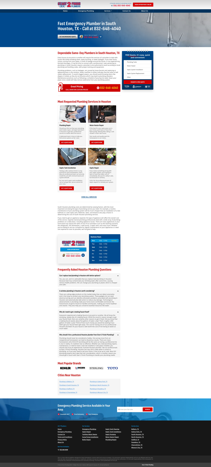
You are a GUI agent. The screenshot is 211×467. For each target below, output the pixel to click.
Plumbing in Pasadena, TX (98, 389)
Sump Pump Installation (90, 437)
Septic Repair (86, 432)
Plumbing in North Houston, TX (99, 385)
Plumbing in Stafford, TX (66, 389)
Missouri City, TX (136, 447)
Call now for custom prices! (77, 89)
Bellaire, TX (135, 429)
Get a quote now (66, 142)
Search (147, 409)
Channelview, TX (136, 445)
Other (129, 77)
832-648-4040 (91, 37)
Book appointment (73, 249)
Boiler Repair (86, 440)
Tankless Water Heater (89, 434)
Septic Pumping (111, 434)
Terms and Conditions (65, 437)
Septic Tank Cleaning (112, 429)
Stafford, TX (135, 440)
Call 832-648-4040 (121, 5)
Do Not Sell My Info (104, 465)
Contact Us (126, 11)
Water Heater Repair (112, 437)
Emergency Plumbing (86, 11)
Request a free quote (138, 82)
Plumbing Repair (111, 440)
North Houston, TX (137, 437)
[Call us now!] (100, 36)
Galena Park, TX (136, 432)
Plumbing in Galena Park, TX (98, 381)
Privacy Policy (62, 440)
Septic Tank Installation (113, 432)
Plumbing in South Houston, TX (69, 385)
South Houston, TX (137, 434)
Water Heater (131, 66)
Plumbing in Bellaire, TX (66, 381)
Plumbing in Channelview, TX (68, 392)
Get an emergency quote (68, 37)
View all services (89, 197)
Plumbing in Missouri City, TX (99, 392)
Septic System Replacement (135, 73)
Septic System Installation (135, 70)
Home (65, 11)
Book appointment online (143, 5)
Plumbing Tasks (132, 62)
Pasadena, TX (135, 442)
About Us (144, 11)
